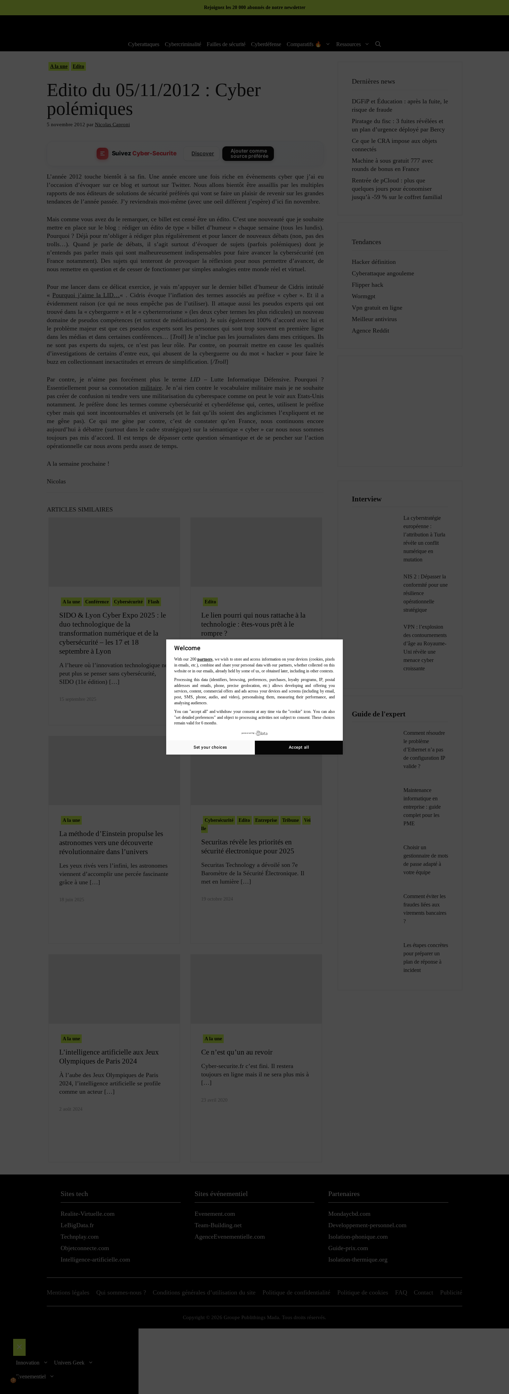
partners (205, 659)
